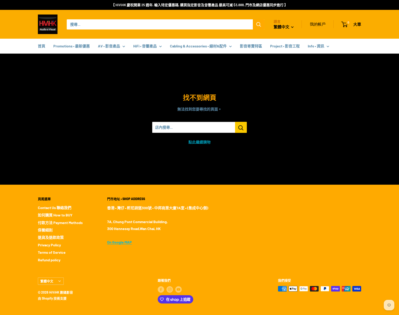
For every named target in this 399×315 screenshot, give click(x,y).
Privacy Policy (49, 245)
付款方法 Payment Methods (60, 222)
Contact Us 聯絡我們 (54, 207)
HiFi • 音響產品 (145, 46)
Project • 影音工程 (285, 46)
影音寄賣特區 (251, 46)
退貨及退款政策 (51, 237)
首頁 (41, 46)
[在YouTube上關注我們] (178, 289)
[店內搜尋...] (241, 127)
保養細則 (45, 230)
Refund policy (49, 260)
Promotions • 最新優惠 (71, 46)
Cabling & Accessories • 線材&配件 (198, 46)
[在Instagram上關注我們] (169, 289)
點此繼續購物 (199, 142)
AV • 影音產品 (109, 46)
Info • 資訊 (316, 46)
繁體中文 (46, 281)
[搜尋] (258, 24)
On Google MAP (119, 242)
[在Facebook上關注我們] (161, 289)
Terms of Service (52, 252)
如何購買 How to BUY (55, 215)
